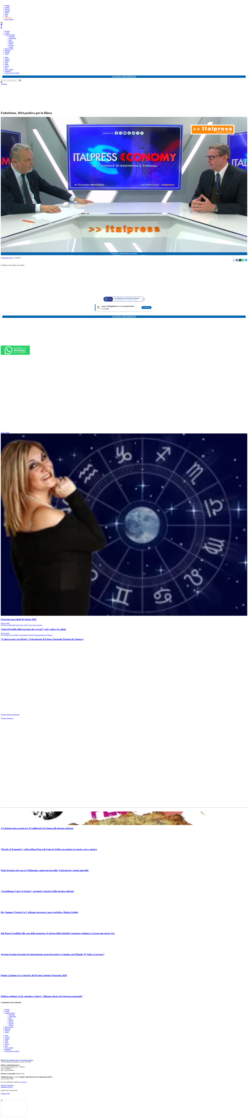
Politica (7, 12)
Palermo (7, 5)
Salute (6, 64)
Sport (6, 14)
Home (6, 57)
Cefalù (7, 54)
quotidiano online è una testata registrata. (17, 1060)
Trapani (11, 47)
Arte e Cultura (9, 69)
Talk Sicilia (8, 18)
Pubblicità (8, 71)
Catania (7, 7)
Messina (11, 42)
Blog (6, 68)
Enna (10, 40)
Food (6, 16)
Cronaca (7, 11)
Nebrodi (7, 52)
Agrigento (12, 36)
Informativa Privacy (7, 1087)
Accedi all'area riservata (124, 76)
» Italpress (4, 84)
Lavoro (7, 66)
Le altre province (10, 35)
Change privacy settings (12, 73)
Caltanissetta (12, 38)
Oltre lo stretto (9, 19)
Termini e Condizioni (7, 1085)
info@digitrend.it (23, 1082)
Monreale (7, 50)
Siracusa (7, 9)
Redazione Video (7, 258)
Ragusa (11, 43)
